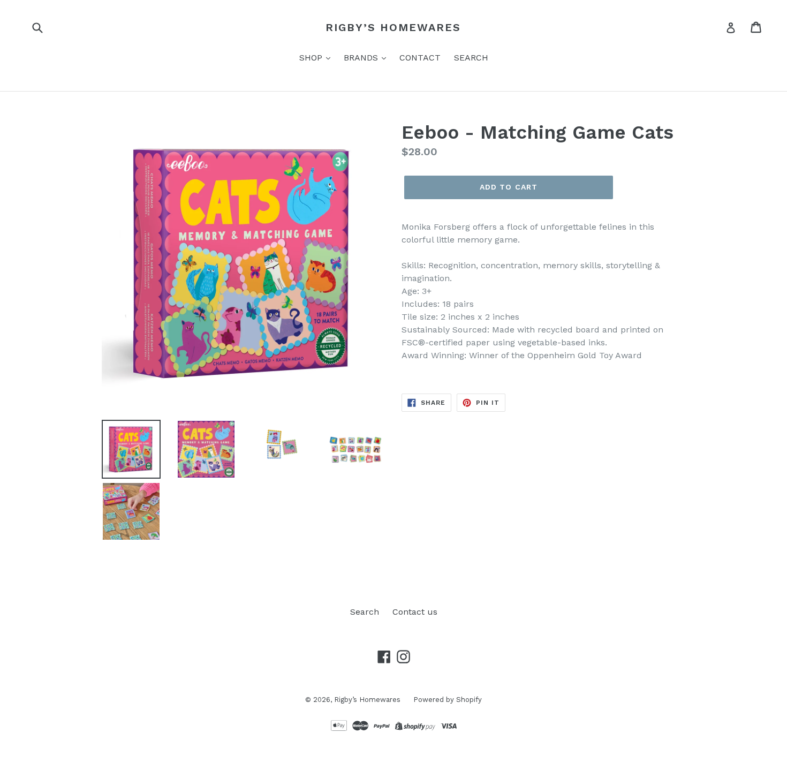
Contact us (414, 612)
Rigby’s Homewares (393, 27)
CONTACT (420, 57)
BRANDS (362, 57)
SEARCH (471, 57)
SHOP (312, 57)
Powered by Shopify (447, 700)
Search (364, 612)
